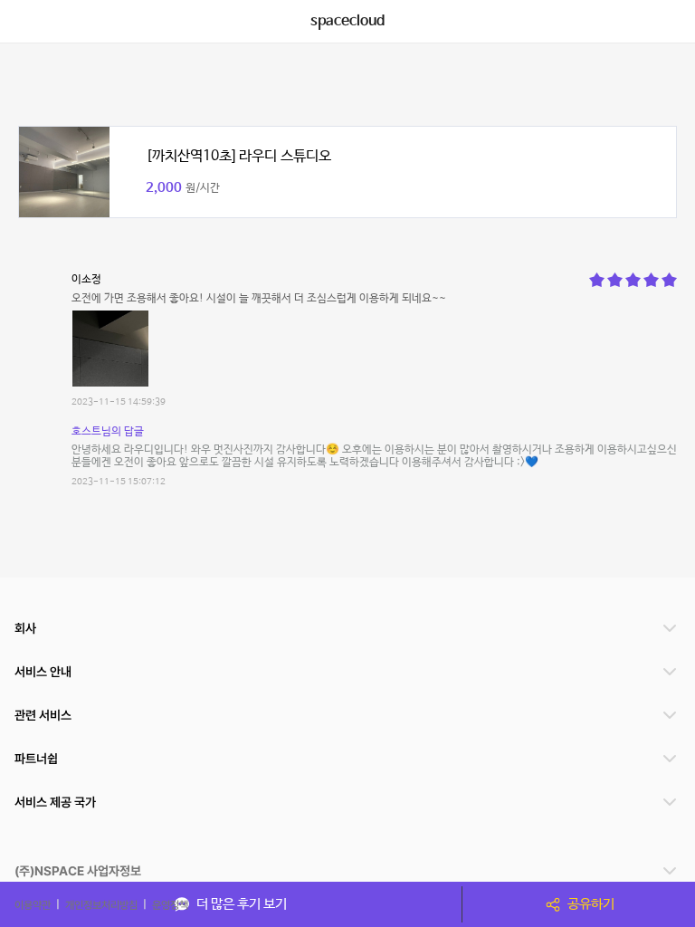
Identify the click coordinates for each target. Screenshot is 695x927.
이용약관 (32, 904)
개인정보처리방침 (101, 904)
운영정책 (170, 904)
